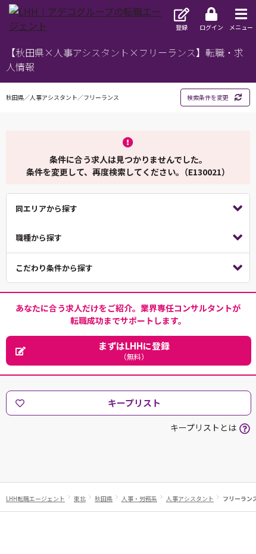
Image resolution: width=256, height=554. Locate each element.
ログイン (211, 27)
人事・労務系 (139, 498)
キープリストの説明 (244, 428)
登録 (182, 27)
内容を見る (128, 209)
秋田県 (104, 498)
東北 (80, 498)
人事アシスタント (190, 498)
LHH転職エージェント (35, 498)
